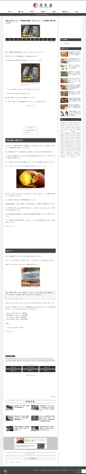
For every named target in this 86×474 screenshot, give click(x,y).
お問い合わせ (58, 470)
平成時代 (8, 356)
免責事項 (79, 470)
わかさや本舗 (37, 358)
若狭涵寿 (49, 360)
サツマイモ (18, 358)
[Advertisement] (30, 46)
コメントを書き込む (30, 458)
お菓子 (13, 358)
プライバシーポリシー (72, 470)
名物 (11, 360)
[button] (80, 43)
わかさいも (23, 358)
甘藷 (39, 360)
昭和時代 (13, 356)
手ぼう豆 (30, 360)
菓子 (54, 360)
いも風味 (8, 358)
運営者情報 (64, 470)
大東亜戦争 (20, 360)
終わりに (27, 132)
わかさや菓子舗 (44, 358)
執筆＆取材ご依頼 (50, 470)
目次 (28, 127)
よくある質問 (43, 470)
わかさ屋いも (51, 358)
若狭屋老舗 (44, 360)
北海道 (8, 360)
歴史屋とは (37, 470)
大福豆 (25, 360)
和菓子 (15, 360)
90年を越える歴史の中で (31, 130)
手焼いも (35, 360)
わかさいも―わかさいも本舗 (15, 327)
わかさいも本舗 (30, 358)
